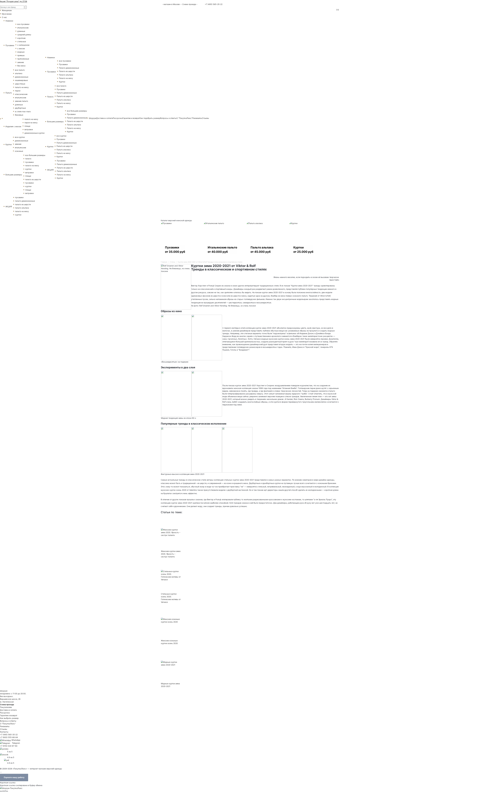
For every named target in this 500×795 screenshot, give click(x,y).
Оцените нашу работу (14, 777)
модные (20, 52)
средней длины (24, 34)
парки (17, 91)
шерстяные (20, 84)
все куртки (20, 137)
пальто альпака (22, 208)
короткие (21, 38)
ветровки (28, 129)
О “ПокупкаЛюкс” (8, 724)
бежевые (19, 115)
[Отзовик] (4, 754)
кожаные (19, 151)
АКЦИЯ (8, 206)
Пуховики (9, 45)
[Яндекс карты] (4, 748)
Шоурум (92, 118)
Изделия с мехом (13, 126)
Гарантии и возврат (131, 118)
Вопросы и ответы (168, 118)
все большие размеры (35, 155)
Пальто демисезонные (69, 68)
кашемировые (21, 80)
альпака (18, 73)
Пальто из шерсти (67, 71)
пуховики (29, 162)
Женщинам (7, 10)
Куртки (8, 144)
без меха (21, 66)
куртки (28, 169)
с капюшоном (23, 45)
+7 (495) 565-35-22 (213, 4)
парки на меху (31, 122)
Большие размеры (13, 174)
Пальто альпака (66, 75)
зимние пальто (21, 101)
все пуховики (23, 24)
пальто (28, 158)
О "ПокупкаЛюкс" (184, 118)
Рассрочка (118, 118)
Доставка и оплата (104, 118)
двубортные (20, 108)
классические (21, 94)
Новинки (9, 21)
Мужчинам (7, 14)
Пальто (8, 93)
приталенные (23, 59)
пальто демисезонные (25, 201)
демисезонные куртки (34, 133)
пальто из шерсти (33, 179)
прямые (20, 55)
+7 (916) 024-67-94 (8, 746)
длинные (21, 31)
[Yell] (6, 760)
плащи (27, 126)
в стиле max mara (23, 111)
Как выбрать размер (9, 718)
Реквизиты (197, 118)
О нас (4, 17)
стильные (21, 41)
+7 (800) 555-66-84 (9, 737)
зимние (20, 62)
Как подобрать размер (150, 118)
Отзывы (205, 118)
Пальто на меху (66, 78)
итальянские (23, 28)
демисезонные (21, 77)
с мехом (21, 48)
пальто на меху (22, 87)
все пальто (20, 70)
